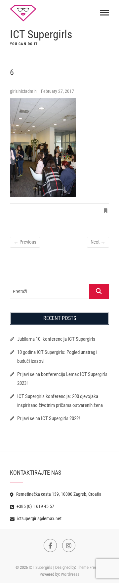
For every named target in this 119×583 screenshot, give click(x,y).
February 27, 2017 (57, 91)
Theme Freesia (89, 567)
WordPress (70, 574)
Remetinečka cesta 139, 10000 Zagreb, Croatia (58, 494)
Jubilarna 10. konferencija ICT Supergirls (56, 339)
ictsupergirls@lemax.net (38, 518)
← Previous (25, 242)
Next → (98, 242)
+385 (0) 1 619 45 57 (35, 506)
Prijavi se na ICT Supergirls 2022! (48, 418)
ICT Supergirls (41, 34)
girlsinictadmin (24, 91)
